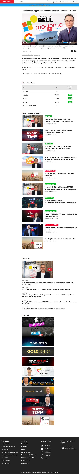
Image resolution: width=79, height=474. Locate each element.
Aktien (61, 46)
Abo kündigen (6, 463)
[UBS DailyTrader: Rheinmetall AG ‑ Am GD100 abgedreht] (49, 175)
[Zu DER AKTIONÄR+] (63, 1)
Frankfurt (36, 48)
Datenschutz (5, 449)
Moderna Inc (25, 102)
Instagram (48, 452)
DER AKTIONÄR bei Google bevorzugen (31, 55)
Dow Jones (47, 46)
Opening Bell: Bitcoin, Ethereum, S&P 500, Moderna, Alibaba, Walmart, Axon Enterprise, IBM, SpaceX (49, 302)
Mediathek (24, 444)
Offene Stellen (6, 460)
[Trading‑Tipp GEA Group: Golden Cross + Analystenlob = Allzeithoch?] (49, 135)
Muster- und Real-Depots (29, 455)
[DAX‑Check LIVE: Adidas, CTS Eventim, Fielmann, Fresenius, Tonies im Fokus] (49, 148)
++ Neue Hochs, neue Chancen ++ (39, 5)
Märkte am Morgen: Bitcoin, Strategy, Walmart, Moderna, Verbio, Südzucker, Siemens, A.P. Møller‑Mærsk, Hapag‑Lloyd (48, 295)
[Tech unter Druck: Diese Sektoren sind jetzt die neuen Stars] (49, 230)
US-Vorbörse (26, 46)
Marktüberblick (25, 452)
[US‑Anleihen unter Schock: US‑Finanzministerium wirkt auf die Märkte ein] (49, 202)
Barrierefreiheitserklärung (10, 452)
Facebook (48, 455)
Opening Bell (33, 46)
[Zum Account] (57, 1)
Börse (56, 46)
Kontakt (47, 446)
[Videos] (69, 1)
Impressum (5, 444)
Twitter (47, 458)
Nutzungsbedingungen (9, 446)
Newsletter (24, 446)
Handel (66, 46)
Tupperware (43, 48)
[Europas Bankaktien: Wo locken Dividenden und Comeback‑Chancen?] (49, 216)
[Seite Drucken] (75, 51)
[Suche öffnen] (19, 1)
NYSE (31, 48)
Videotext (5, 458)
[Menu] (77, 1)
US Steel (67, 48)
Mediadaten (5, 441)
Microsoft (55, 48)
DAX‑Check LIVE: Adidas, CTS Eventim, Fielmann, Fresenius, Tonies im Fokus (46, 289)
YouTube (47, 449)
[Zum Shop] (53, 1)
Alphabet (49, 48)
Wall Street (26, 48)
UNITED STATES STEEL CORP (29, 105)
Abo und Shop (25, 460)
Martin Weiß (40, 46)
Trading (71, 46)
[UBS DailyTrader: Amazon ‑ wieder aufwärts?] (49, 243)
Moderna (61, 48)
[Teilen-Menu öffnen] (72, 51)
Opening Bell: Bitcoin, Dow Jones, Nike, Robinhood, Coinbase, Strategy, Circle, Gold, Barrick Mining (48, 283)
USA (52, 46)
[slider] (41, 42)
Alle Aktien (24, 441)
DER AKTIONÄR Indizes (28, 457)
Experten (24, 449)
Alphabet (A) (25, 95)
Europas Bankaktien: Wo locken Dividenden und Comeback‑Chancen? (43, 309)
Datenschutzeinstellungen (10, 455)
